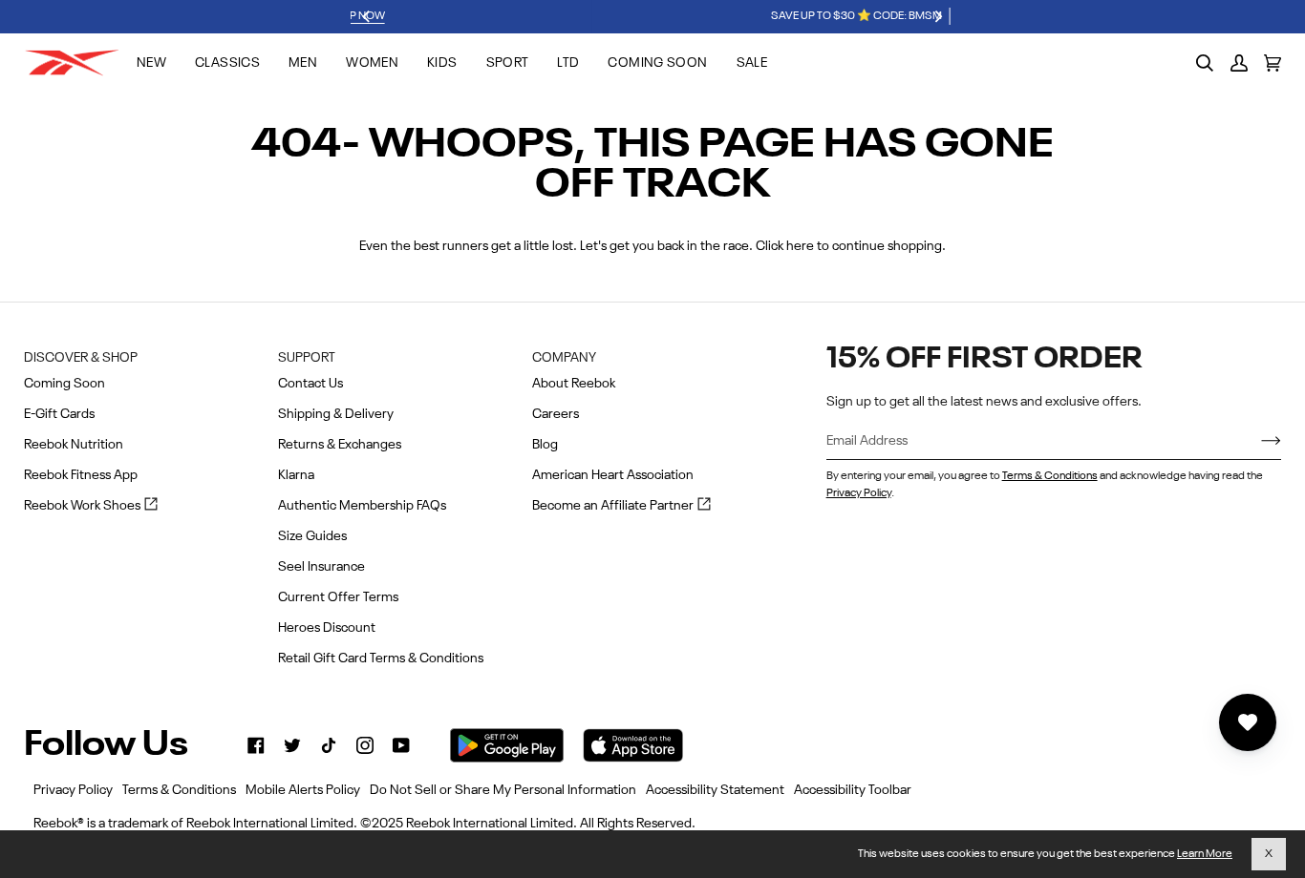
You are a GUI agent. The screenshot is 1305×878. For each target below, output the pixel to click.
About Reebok (573, 383)
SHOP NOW (783, 16)
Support (306, 358)
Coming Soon (64, 383)
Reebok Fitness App (81, 475)
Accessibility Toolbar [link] (852, 790)
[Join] (1255, 442)
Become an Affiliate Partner (621, 507)
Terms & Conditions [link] (179, 790)
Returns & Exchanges (339, 444)
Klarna (296, 475)
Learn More (1204, 854)
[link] (256, 745)
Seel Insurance (321, 567)
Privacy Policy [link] (73, 790)
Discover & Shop (81, 358)
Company (564, 358)
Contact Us (310, 383)
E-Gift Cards (59, 414)
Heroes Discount (326, 628)
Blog (545, 444)
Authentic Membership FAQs (362, 505)
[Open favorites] (1247, 722)
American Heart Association (613, 475)
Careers (555, 414)
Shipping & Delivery (336, 414)
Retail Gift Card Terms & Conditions (380, 658)
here (800, 246)
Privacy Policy (858, 493)
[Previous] (368, 17)
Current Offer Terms (338, 597)
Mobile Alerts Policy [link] (303, 790)
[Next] (938, 17)
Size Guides (312, 536)
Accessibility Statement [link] (715, 790)
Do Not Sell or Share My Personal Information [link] (503, 790)
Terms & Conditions (1050, 476)
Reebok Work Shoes (91, 507)
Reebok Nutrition (73, 444)
